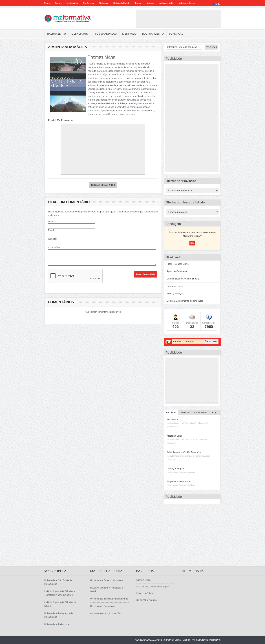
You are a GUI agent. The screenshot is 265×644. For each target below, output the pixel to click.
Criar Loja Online (144, 593)
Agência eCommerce (177, 271)
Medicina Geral (174, 436)
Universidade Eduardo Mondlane (106, 580)
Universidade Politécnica (56, 624)
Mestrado (129, 33)
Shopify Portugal (175, 293)
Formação (176, 33)
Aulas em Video (166, 3)
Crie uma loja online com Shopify (183, 278)
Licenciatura (80, 33)
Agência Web (206, 640)
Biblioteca (103, 3)
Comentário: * (55, 247)
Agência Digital (143, 580)
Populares (171, 412)
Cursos (58, 3)
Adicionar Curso (187, 3)
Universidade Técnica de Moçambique (109, 599)
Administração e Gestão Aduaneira (184, 452)
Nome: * (52, 221)
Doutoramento (153, 33)
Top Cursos (88, 3)
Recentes (185, 412)
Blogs (47, 3)
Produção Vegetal (175, 468)
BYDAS (217, 640)
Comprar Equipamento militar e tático (185, 301)
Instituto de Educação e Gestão (105, 613)
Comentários (200, 412)
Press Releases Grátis (178, 264)
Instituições (72, 3)
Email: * (52, 230)
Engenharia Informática (178, 481)
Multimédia (172, 419)
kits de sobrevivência (146, 600)
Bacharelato (56, 33)
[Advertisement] (178, 19)
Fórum (138, 3)
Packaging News (175, 286)
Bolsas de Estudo (121, 3)
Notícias (150, 3)
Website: (52, 239)
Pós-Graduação (106, 33)
